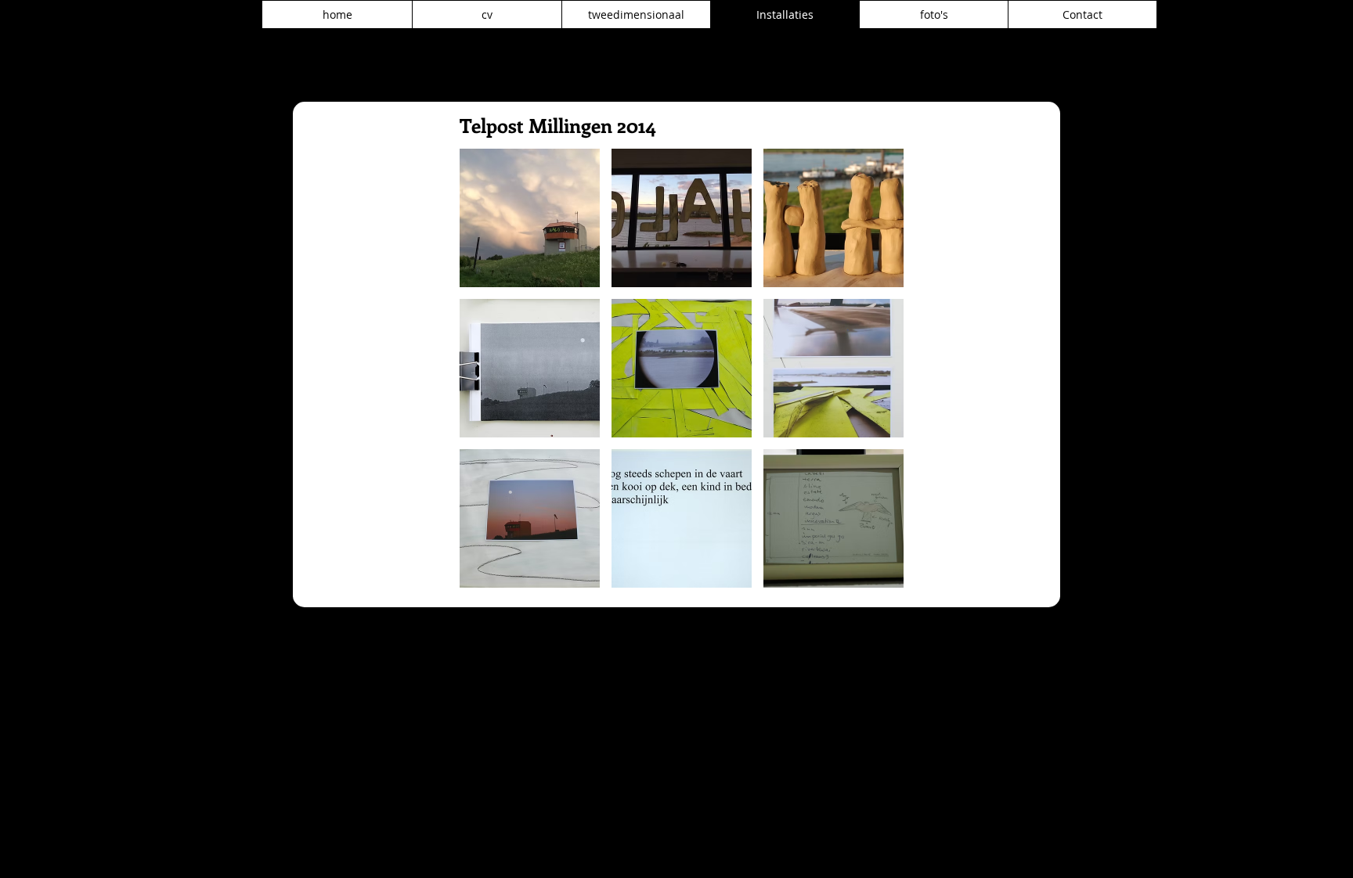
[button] (530, 218)
